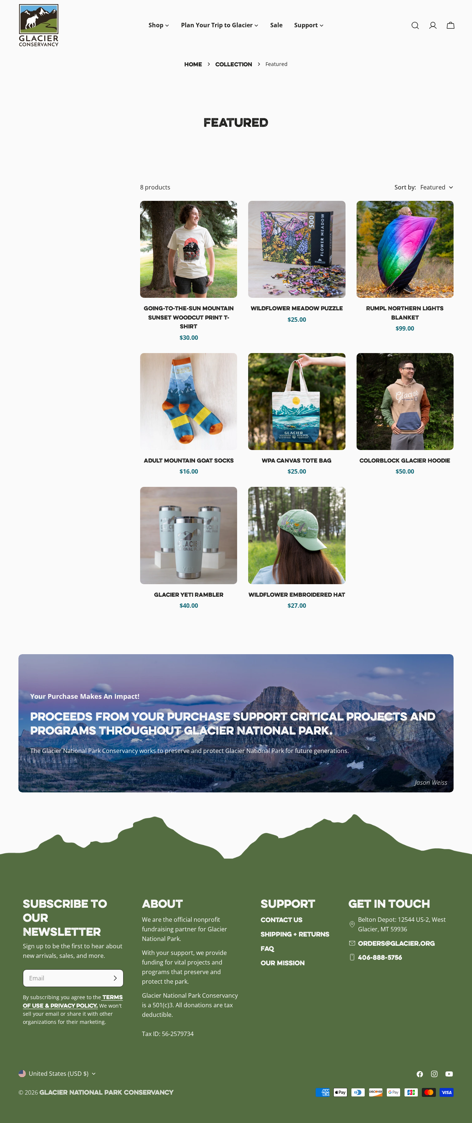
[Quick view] (226, 217)
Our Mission (283, 962)
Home (193, 64)
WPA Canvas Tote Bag (297, 460)
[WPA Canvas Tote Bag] (296, 401)
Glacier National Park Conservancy (106, 1092)
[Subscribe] (115, 978)
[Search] (415, 25)
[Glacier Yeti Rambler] (188, 535)
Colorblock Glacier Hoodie (405, 460)
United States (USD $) (58, 1074)
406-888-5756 (380, 957)
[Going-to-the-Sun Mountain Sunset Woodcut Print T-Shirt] (188, 249)
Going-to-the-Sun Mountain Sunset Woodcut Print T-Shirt (189, 317)
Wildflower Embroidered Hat (297, 594)
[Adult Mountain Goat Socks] (188, 401)
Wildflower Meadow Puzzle (297, 308)
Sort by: (405, 187)
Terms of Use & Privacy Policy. (73, 1001)
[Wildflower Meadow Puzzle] (296, 249)
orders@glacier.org (396, 943)
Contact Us (281, 919)
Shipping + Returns (295, 934)
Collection (233, 64)
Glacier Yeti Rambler (188, 594)
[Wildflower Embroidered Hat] (296, 535)
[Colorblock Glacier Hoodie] (405, 401)
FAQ (267, 948)
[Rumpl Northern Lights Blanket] (405, 249)
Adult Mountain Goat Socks (189, 460)
